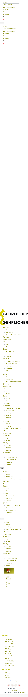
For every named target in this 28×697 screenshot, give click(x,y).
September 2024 (10, 665)
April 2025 (8, 653)
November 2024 (9, 660)
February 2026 (9, 639)
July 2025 (8, 648)
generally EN (8, 675)
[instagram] (15, 685)
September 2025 (10, 646)
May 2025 (8, 651)
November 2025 (9, 644)
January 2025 (9, 658)
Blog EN (7, 672)
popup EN (8, 677)
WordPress (22, 692)
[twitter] (12, 685)
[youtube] (19, 685)
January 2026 (9, 641)
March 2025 (8, 656)
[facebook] (8, 685)
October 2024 (9, 663)
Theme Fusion (13, 690)
